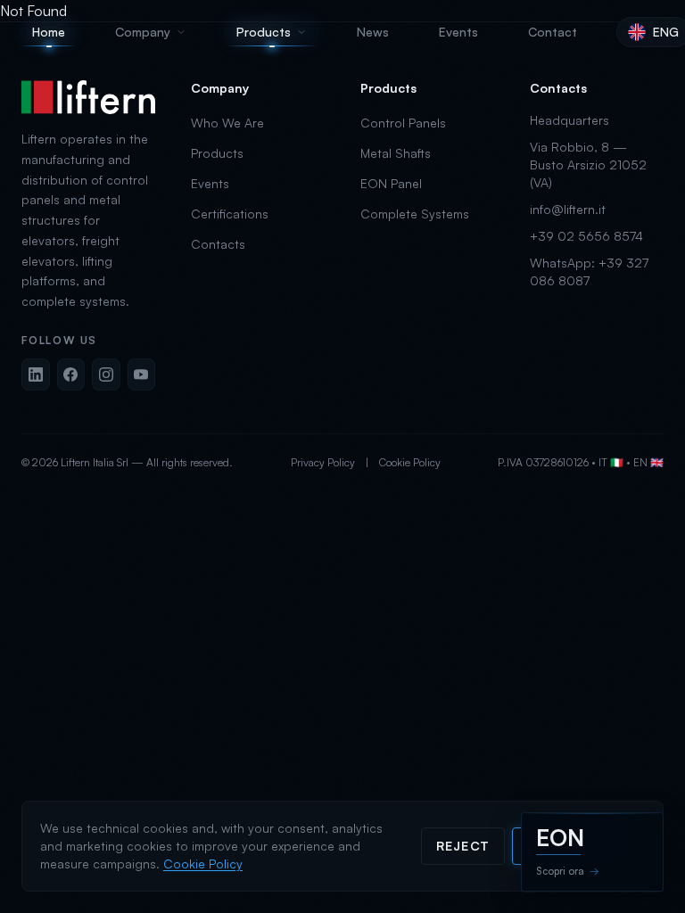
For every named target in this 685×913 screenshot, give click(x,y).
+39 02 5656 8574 (586, 235)
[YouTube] (142, 374)
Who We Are (227, 122)
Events (210, 183)
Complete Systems (414, 213)
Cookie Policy (410, 462)
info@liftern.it (568, 209)
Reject (463, 845)
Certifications (229, 213)
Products (217, 152)
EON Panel (391, 183)
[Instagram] (106, 374)
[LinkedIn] (35, 374)
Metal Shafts (395, 152)
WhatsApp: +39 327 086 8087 (589, 271)
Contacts (218, 243)
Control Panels (403, 122)
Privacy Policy (323, 462)
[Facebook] (71, 374)
